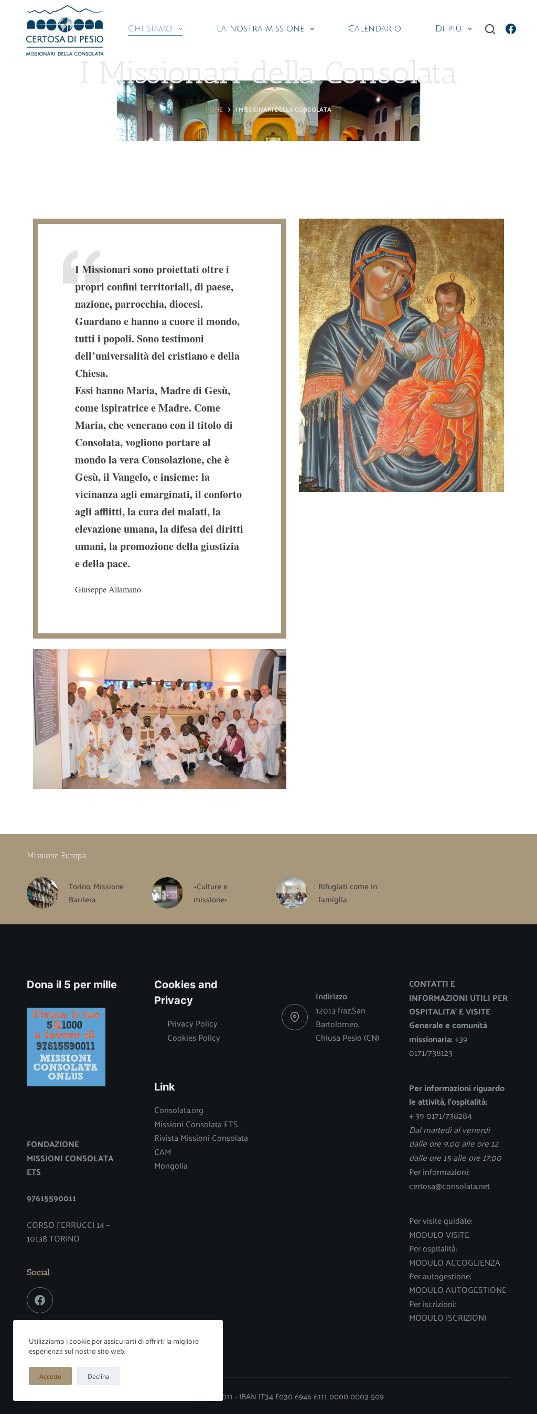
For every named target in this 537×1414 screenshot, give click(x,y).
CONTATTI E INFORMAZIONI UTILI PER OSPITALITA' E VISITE (458, 997)
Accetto (50, 1376)
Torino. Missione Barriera (96, 893)
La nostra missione (260, 29)
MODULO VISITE (439, 1234)
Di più (448, 29)
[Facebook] (511, 29)
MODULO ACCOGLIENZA (454, 1262)
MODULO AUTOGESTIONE (458, 1289)
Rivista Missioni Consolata (201, 1137)
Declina (99, 1376)
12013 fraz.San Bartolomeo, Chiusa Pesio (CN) (347, 1023)
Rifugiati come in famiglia (347, 893)
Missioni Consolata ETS (196, 1123)
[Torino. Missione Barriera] (42, 893)
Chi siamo (150, 29)
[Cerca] (490, 29)
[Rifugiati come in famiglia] (292, 893)
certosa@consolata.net (449, 1185)
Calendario (374, 29)
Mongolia (171, 1165)
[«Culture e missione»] (167, 893)
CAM (162, 1151)
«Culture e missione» (211, 893)
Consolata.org (178, 1109)
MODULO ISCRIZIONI (447, 1317)
